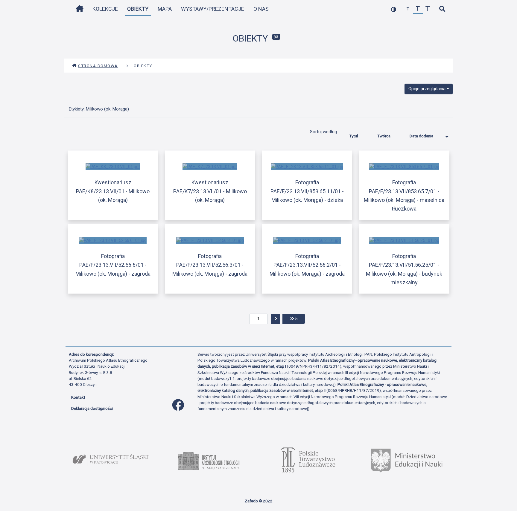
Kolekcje (105, 9)
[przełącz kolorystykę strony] (394, 9)
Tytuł (354, 135)
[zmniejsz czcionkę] (408, 9)
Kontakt (78, 397)
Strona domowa (98, 65)
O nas (261, 9)
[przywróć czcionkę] (418, 9)
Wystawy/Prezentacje (212, 9)
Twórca (384, 135)
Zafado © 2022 (259, 500)
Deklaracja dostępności (92, 408)
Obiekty (137, 9)
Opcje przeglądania (426, 88)
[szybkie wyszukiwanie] (442, 9)
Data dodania (422, 135)
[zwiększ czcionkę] (428, 9)
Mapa (165, 9)
